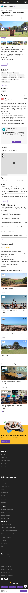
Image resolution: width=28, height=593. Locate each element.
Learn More (3, 256)
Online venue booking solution (7, 509)
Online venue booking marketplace (8, 533)
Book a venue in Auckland (6, 563)
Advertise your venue (5, 515)
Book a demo (3, 502)
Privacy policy (4, 463)
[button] (18, 2)
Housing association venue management (9, 530)
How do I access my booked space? (10, 218)
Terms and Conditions (5, 460)
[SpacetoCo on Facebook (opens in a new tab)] (2, 579)
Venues (2, 489)
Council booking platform (6, 524)
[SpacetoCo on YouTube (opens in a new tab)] (5, 579)
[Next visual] (25, 28)
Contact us (3, 473)
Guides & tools (4, 543)
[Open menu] (25, 2)
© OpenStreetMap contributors (21, 174)
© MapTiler (14, 174)
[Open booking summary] (21, 2)
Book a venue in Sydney (6, 566)
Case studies (3, 540)
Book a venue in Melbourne (6, 569)
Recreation (3, 495)
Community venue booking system (8, 527)
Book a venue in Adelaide (6, 560)
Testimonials (3, 466)
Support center (4, 457)
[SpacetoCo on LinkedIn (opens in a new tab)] (7, 579)
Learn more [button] (3, 266)
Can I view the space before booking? (11, 222)
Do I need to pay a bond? (7, 231)
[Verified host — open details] (14, 6)
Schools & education (5, 492)
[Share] (23, 274)
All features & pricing (5, 518)
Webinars (3, 546)
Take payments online (5, 512)
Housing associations (5, 486)
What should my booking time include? (11, 226)
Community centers (5, 483)
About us (3, 454)
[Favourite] (26, 274)
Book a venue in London (6, 572)
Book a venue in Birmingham (7, 575)
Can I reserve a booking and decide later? (12, 235)
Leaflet (10, 174)
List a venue (3, 499)
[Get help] (25, 586)
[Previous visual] (2, 28)
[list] (14, 464)
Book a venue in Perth (5, 556)
